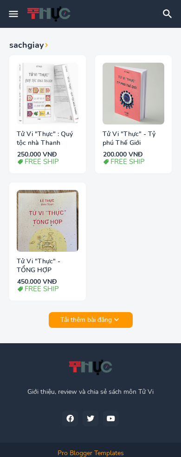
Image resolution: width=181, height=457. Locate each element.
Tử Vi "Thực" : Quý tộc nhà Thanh (45, 138)
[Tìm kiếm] (169, 14)
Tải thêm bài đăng (86, 319)
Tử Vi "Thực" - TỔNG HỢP (38, 265)
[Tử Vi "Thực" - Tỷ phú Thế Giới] (133, 93)
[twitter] (90, 418)
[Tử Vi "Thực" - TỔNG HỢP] (47, 221)
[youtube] (111, 418)
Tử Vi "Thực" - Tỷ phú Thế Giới (129, 138)
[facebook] (70, 418)
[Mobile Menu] (13, 14)
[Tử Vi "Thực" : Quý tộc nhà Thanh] (47, 93)
